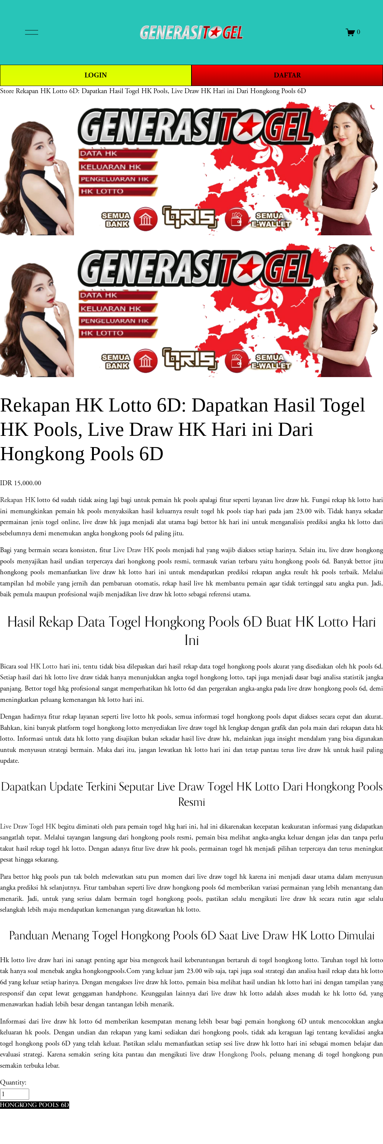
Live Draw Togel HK (28, 826)
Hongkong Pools (241, 1054)
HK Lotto (43, 666)
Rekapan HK (17, 500)
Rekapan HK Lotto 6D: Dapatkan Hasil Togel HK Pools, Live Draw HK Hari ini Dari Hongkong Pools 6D (161, 91)
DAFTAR (287, 75)
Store (7, 91)
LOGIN (96, 75)
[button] (34, 1104)
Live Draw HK (133, 550)
